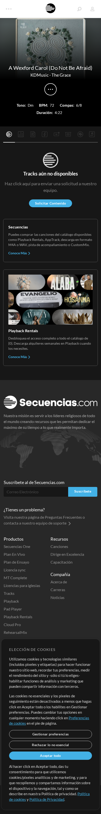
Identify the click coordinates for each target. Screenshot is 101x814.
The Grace (61, 75)
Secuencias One (17, 546)
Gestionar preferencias (50, 734)
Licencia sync (14, 569)
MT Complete (15, 577)
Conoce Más (18, 253)
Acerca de (58, 581)
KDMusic (39, 75)
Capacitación (61, 562)
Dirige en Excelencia (67, 554)
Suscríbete (82, 491)
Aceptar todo (50, 755)
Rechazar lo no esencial (50, 745)
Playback (11, 601)
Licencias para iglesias (22, 585)
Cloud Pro (12, 624)
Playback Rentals (18, 616)
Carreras (57, 589)
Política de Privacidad (46, 799)
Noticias (57, 597)
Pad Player (13, 609)
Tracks (9, 593)
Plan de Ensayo (16, 562)
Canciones (59, 546)
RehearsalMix (15, 632)
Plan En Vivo (14, 554)
